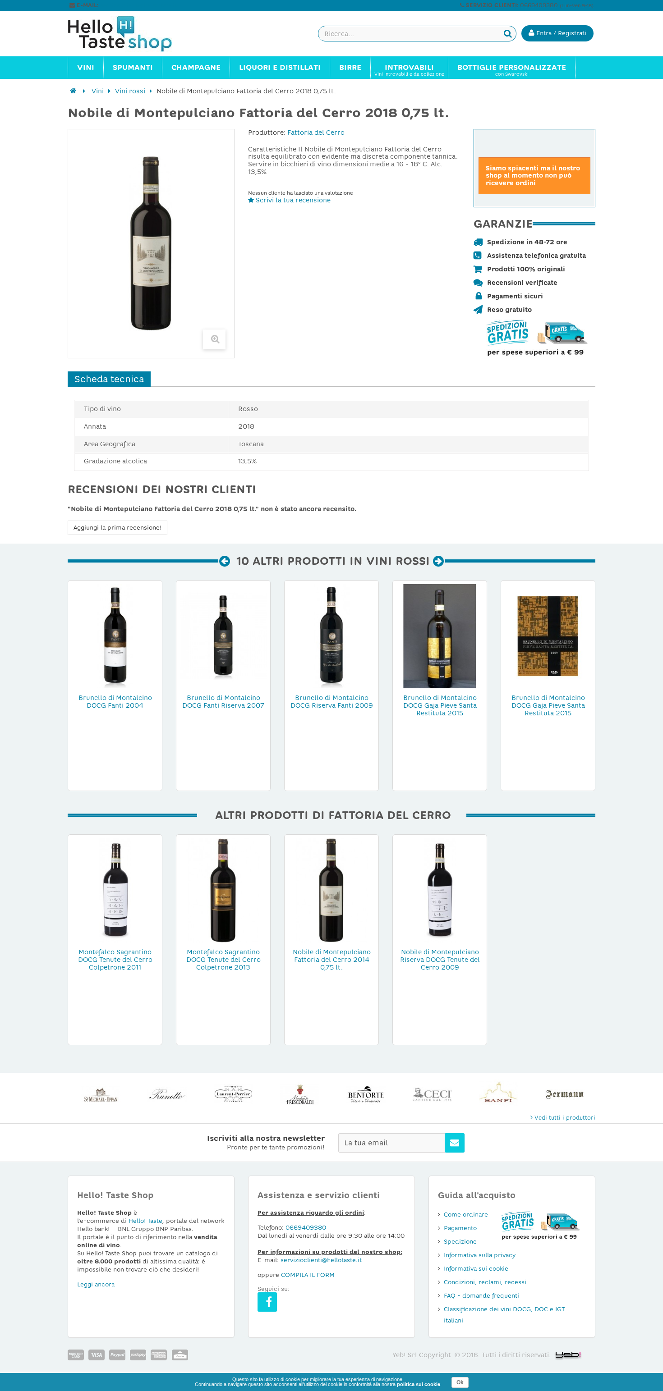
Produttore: (266, 132)
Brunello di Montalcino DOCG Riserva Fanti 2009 (331, 701)
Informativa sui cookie (476, 1268)
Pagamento (460, 1228)
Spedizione (460, 1241)
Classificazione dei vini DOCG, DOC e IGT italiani (504, 1315)
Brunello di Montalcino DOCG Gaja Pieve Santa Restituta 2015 (440, 705)
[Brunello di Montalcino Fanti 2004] (115, 635)
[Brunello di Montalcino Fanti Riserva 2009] (331, 635)
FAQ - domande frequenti (481, 1295)
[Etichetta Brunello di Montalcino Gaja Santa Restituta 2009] (548, 635)
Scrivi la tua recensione (292, 200)
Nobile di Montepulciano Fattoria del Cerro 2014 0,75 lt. (332, 959)
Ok (460, 1382)
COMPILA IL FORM (308, 1275)
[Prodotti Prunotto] (167, 1094)
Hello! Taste (145, 1220)
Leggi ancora (96, 1284)
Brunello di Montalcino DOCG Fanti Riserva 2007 (223, 701)
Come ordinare (466, 1214)
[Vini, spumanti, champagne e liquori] (73, 91)
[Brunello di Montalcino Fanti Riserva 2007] (223, 635)
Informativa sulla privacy (480, 1255)
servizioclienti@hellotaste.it (138, 5)
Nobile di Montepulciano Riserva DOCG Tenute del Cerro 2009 (440, 959)
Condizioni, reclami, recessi (485, 1282)
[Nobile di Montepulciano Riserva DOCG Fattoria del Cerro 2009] (439, 889)
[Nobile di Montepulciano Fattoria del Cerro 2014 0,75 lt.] (331, 889)
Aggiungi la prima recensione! (117, 527)
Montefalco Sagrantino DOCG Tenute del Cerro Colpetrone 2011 (115, 959)
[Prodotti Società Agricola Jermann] (565, 1094)
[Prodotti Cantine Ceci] (432, 1094)
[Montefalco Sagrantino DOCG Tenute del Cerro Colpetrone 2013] (223, 889)
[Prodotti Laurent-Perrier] (233, 1094)
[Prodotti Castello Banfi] (498, 1094)
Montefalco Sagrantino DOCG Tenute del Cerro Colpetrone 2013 (223, 959)
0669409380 (305, 1227)
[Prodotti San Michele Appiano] (100, 1094)
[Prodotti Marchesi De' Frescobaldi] (299, 1094)
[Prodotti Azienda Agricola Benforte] (366, 1094)
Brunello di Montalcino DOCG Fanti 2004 (115, 701)
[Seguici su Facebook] (267, 1302)
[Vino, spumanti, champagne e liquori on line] (128, 34)
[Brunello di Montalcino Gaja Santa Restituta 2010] (439, 635)
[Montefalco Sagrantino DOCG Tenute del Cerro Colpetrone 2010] (115, 889)
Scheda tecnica (109, 379)
